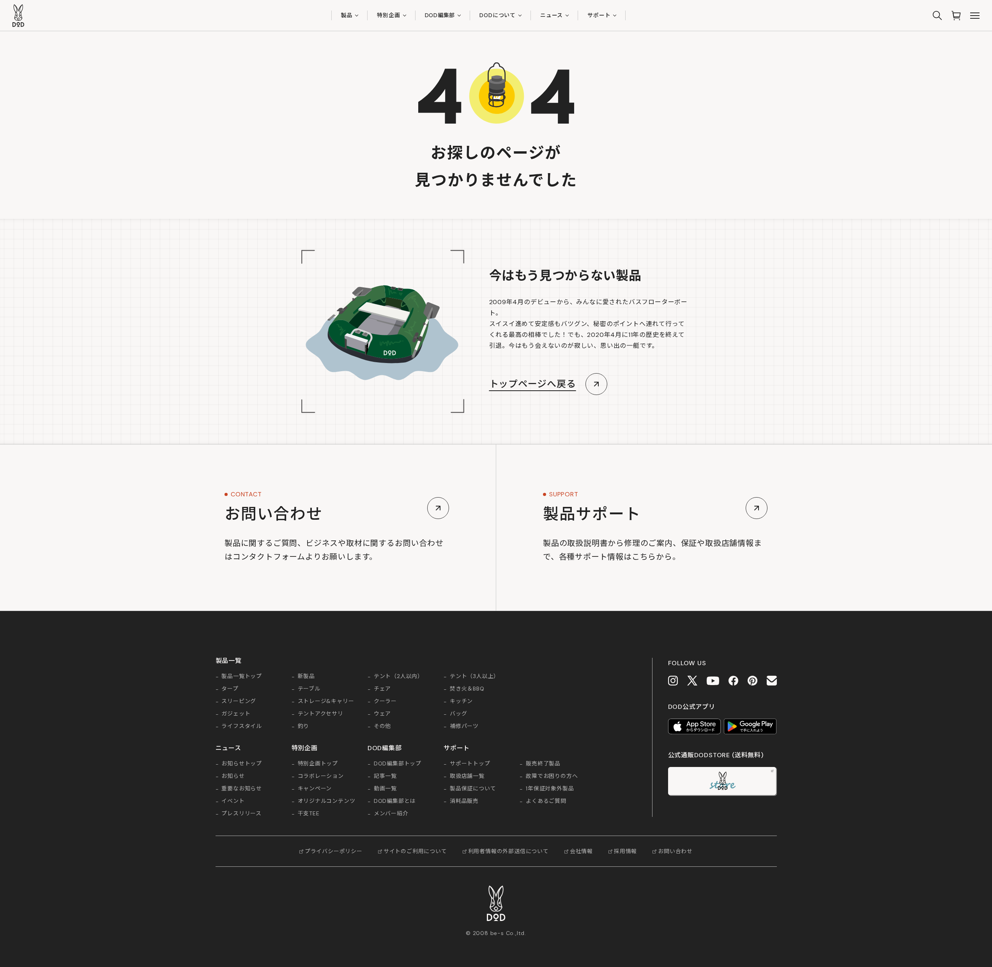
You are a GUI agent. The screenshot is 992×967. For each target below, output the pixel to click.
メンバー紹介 (391, 814)
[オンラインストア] (956, 15)
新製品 (306, 676)
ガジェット (235, 714)
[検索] (937, 15)
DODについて (497, 15)
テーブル (309, 689)
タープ (229, 689)
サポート (598, 15)
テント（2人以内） (398, 676)
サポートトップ (470, 764)
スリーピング (238, 701)
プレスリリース (241, 814)
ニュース (551, 15)
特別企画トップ (318, 764)
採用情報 (625, 851)
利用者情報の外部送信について (508, 851)
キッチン (461, 701)
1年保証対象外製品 (550, 789)
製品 (347, 15)
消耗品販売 (464, 801)
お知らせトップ (241, 764)
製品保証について (473, 789)
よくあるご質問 (546, 801)
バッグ (458, 714)
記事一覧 (385, 776)
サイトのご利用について (415, 851)
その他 (382, 726)
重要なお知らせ (241, 789)
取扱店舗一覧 (467, 776)
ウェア (382, 714)
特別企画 (388, 15)
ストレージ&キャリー (326, 701)
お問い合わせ (675, 851)
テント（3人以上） (474, 676)
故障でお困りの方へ (552, 776)
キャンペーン (315, 789)
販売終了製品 (543, 764)
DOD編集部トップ (397, 764)
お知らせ (232, 776)
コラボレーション (321, 776)
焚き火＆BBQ (467, 689)
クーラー (385, 701)
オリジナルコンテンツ (326, 801)
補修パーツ (464, 726)
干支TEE (309, 814)
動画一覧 (385, 789)
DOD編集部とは (395, 801)
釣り (303, 726)
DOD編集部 (440, 15)
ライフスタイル (241, 726)
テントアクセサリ (320, 714)
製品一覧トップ (241, 676)
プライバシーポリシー (333, 851)
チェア (382, 689)
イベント (232, 801)
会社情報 (581, 851)
